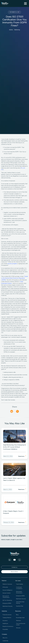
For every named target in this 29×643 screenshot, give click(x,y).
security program (12, 263)
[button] (25, 3)
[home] (4, 3)
